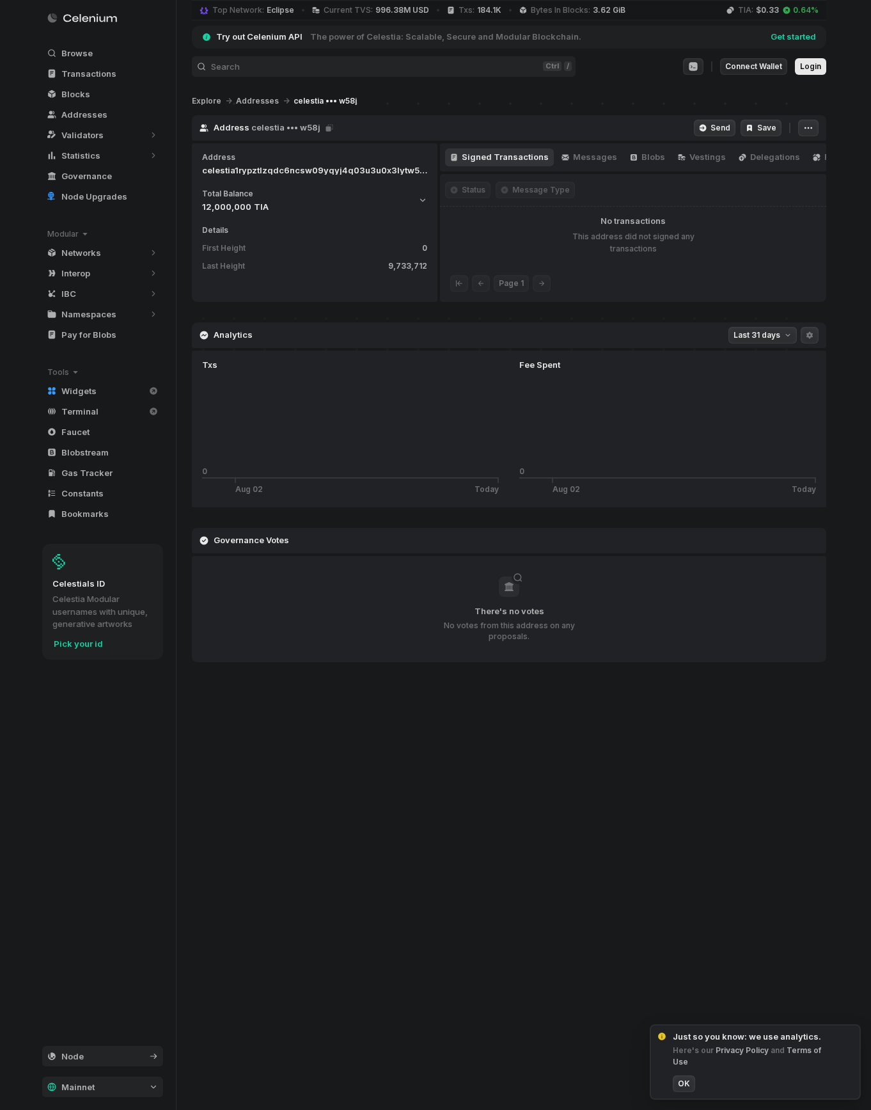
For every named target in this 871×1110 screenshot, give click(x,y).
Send (720, 127)
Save (766, 127)
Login (810, 66)
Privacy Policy (743, 1050)
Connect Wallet (753, 66)
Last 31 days (757, 335)
